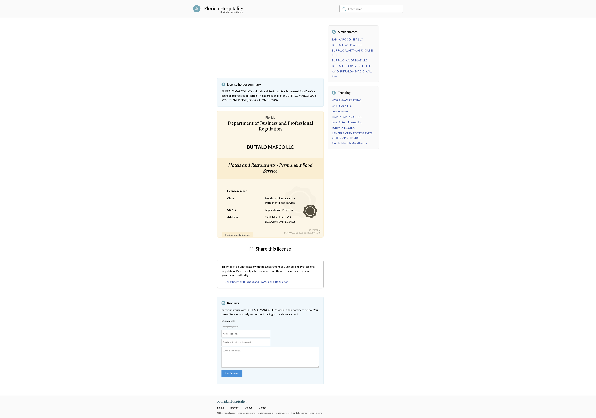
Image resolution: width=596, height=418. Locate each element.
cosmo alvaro (340, 111)
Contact (263, 407)
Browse (234, 407)
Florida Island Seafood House (349, 143)
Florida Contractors (245, 412)
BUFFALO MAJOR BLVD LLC (349, 60)
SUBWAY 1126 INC (343, 127)
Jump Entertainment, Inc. (347, 122)
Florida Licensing (265, 412)
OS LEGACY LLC (342, 106)
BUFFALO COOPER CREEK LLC (351, 66)
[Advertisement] (270, 52)
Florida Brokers (298, 412)
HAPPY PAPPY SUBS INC (347, 117)
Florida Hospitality (223, 9)
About (248, 407)
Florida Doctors (282, 412)
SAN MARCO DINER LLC (347, 39)
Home (220, 407)
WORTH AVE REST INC (346, 100)
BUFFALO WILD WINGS (347, 45)
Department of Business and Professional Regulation (256, 281)
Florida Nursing (315, 412)
